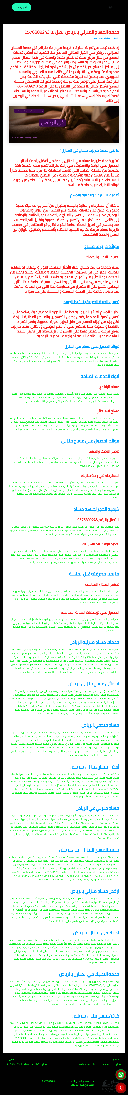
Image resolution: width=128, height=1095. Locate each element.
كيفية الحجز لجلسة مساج (96, 509)
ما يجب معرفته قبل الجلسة (94, 573)
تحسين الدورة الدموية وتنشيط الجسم (91, 301)
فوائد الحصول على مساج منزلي (90, 440)
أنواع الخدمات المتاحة (100, 376)
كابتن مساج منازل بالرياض (95, 1015)
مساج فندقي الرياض (100, 725)
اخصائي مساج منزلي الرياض (93, 683)
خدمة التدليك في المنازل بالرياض (89, 974)
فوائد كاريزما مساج (101, 246)
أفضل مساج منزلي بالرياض (94, 766)
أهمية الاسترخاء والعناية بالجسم (94, 195)
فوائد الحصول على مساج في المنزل (92, 346)
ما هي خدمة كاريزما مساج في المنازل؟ (89, 150)
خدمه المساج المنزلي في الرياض (89, 849)
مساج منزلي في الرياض (97, 808)
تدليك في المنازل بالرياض (96, 932)
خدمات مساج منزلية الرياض (94, 642)
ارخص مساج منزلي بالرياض (94, 891)
